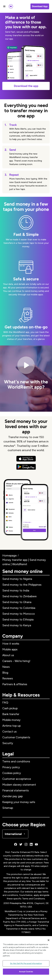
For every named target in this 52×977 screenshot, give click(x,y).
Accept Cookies (26, 971)
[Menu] (4, 6)
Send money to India (15, 590)
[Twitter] (20, 844)
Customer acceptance (16, 779)
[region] (26, 956)
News (6, 667)
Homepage (9, 555)
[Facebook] (15, 844)
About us (8, 655)
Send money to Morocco (18, 613)
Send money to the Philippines (21, 584)
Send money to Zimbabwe (19, 596)
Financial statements (15, 790)
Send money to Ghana (16, 602)
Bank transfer (10, 714)
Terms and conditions (16, 761)
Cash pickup (10, 708)
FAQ (5, 702)
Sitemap (7, 808)
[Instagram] (26, 844)
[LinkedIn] (31, 844)
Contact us (9, 731)
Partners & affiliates (14, 684)
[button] (26, 378)
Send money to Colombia (18, 608)
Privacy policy (11, 767)
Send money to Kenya (16, 625)
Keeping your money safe (18, 802)
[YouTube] (36, 844)
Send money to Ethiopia (18, 619)
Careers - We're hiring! (16, 661)
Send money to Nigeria (17, 579)
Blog (5, 672)
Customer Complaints (16, 737)
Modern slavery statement (19, 784)
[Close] (48, 940)
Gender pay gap (12, 796)
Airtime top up (11, 725)
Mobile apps (9, 649)
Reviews (7, 678)
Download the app (26, 86)
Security (7, 743)
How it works (10, 643)
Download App (40, 6)
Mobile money (11, 720)
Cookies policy (11, 773)
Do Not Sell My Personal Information (26, 963)
